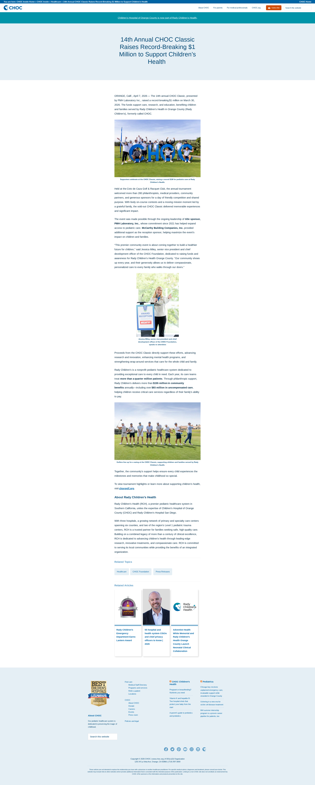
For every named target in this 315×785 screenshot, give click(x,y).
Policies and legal (132, 721)
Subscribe (275, 8)
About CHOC (133, 703)
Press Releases (163, 572)
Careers (131, 709)
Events (131, 712)
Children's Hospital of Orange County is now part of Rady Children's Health (157, 18)
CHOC (127, 700)
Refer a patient (134, 691)
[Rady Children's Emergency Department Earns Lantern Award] (128, 590)
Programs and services (137, 688)
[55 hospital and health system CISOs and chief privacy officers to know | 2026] (156, 590)
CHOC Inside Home (26, 2)
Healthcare (56, 2)
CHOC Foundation (141, 572)
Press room (133, 715)
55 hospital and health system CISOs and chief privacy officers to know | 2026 (156, 637)
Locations (132, 694)
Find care (128, 682)
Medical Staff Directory (137, 685)
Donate (131, 706)
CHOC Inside (43, 2)
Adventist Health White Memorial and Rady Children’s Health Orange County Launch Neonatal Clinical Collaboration (183, 640)
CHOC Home (305, 2)
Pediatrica (208, 681)
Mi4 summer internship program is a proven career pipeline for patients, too (211, 713)
